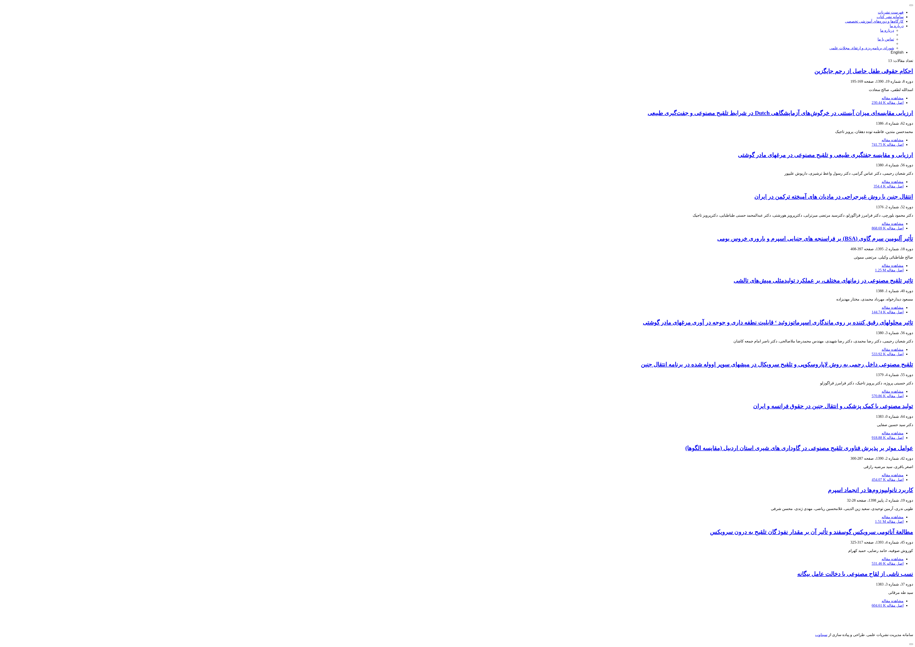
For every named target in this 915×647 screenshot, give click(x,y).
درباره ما (897, 26)
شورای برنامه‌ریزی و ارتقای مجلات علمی (861, 48)
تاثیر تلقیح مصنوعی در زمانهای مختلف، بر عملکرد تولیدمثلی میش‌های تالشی (823, 280)
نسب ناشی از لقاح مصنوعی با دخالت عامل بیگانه (855, 574)
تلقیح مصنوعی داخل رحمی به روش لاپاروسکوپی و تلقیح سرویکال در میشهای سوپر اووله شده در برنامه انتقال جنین (777, 364)
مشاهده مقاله (893, 98)
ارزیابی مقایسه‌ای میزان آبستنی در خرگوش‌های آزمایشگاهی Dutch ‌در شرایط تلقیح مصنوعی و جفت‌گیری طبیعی (780, 113)
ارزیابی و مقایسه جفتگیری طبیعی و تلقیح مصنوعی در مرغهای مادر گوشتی (825, 155)
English (897, 52)
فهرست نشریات (891, 12)
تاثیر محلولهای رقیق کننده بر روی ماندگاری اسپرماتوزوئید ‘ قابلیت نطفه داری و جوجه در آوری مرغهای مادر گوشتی (778, 322)
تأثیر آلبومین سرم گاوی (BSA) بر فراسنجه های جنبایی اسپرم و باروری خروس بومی (815, 238)
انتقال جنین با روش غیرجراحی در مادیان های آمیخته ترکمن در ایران (833, 197)
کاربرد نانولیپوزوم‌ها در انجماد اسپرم (870, 490)
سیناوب (821, 635)
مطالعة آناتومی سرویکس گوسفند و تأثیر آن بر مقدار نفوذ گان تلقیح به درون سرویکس (811, 532)
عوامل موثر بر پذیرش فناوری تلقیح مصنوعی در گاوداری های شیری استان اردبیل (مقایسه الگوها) (799, 448)
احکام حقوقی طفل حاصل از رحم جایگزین (863, 71)
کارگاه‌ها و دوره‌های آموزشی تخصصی (874, 21)
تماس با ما (886, 39)
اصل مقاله (888, 103)
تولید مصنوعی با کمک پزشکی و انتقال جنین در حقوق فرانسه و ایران (833, 406)
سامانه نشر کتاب (890, 17)
